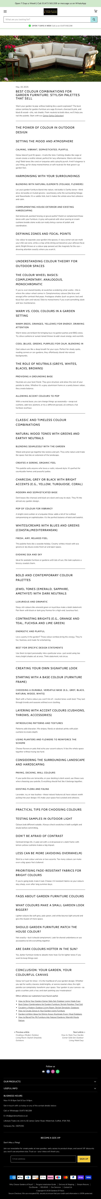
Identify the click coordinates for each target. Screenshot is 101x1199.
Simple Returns (83, 1184)
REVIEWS (44, 1187)
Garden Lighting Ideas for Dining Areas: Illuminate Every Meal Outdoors (50, 1014)
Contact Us (68, 1187)
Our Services (56, 1187)
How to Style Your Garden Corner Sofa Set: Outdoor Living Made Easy (49, 1001)
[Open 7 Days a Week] (50, 25)
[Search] (93, 19)
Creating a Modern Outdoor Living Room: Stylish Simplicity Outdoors (48, 1007)
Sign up (84, 1159)
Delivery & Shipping (66, 1184)
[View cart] (96, 11)
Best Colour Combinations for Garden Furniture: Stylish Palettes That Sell (50, 1004)
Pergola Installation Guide (46, 1184)
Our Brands (33, 1187)
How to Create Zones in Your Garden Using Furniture (41, 1010)
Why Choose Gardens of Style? (21, 1184)
